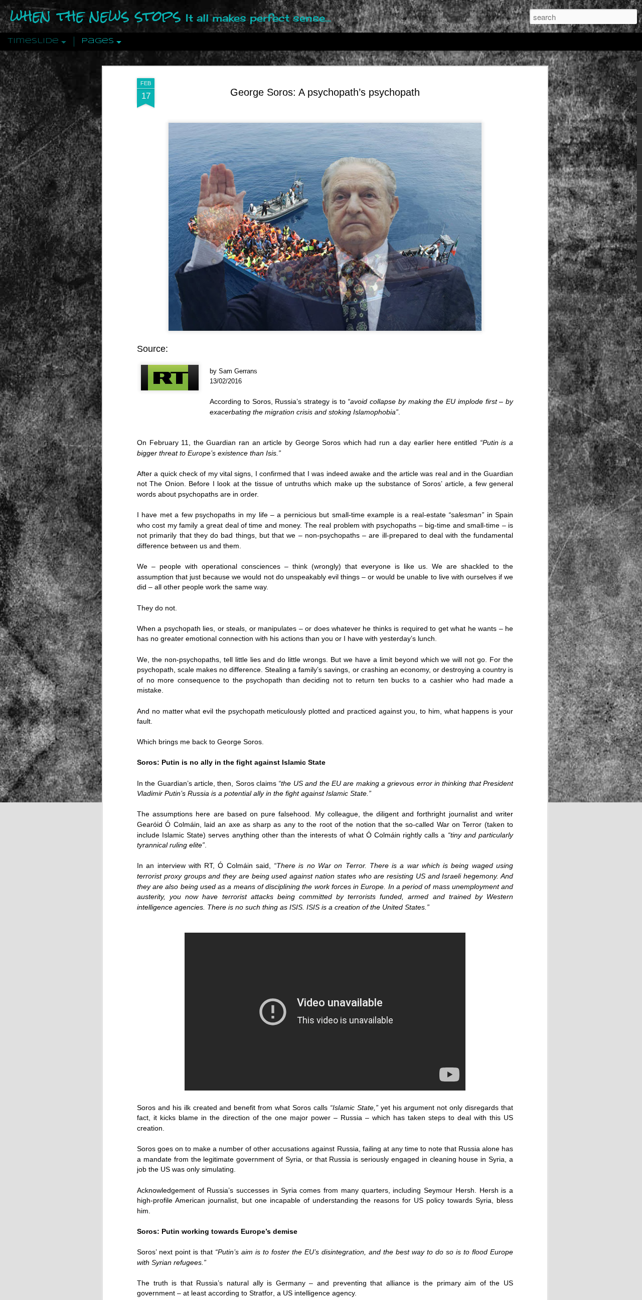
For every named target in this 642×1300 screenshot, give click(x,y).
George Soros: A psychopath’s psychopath (325, 92)
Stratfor (261, 1293)
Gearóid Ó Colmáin (168, 824)
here (444, 443)
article (272, 443)
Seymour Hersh (449, 1190)
